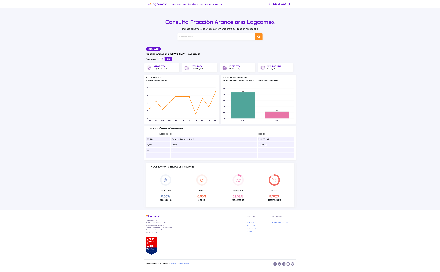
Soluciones (193, 4)
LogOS (249, 231)
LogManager (251, 228)
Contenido (217, 4)
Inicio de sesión (279, 4)
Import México (252, 225)
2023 (161, 59)
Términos (173, 263)
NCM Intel (250, 222)
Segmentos (205, 4)
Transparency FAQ (183, 263)
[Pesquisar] (259, 36)
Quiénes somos (179, 4)
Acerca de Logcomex (280, 222)
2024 (169, 59)
